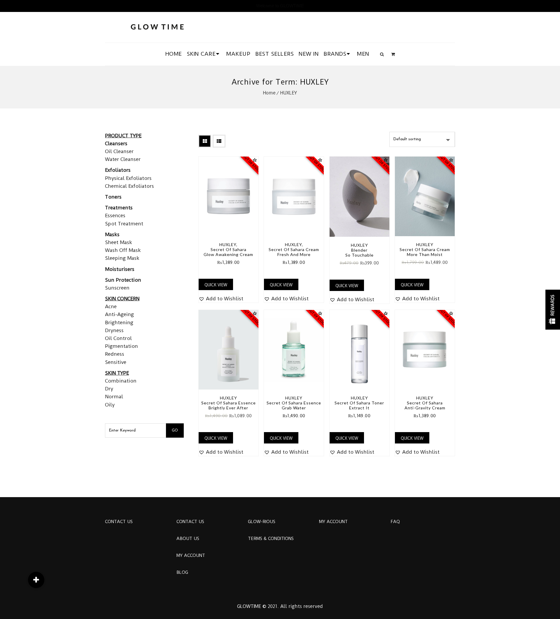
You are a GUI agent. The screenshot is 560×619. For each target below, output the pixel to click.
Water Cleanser (123, 159)
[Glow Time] (157, 26)
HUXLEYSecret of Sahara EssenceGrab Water (294, 402)
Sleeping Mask (122, 258)
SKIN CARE (201, 53)
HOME (173, 53)
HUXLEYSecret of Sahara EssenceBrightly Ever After (228, 402)
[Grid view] (204, 141)
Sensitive (115, 362)
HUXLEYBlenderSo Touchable (359, 250)
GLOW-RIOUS (261, 521)
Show (552, 309)
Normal (114, 396)
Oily (110, 405)
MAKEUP (238, 53)
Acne (111, 306)
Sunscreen (117, 288)
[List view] (219, 141)
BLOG (182, 572)
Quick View (215, 285)
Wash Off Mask (123, 250)
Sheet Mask (118, 242)
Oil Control (118, 338)
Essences (115, 215)
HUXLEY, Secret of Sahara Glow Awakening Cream (228, 249)
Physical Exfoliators (128, 178)
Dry (109, 389)
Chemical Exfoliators (129, 186)
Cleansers (116, 143)
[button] (221, 299)
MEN (363, 53)
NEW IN (308, 53)
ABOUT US (187, 538)
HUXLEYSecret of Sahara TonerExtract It (359, 402)
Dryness (114, 330)
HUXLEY (288, 93)
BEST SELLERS (274, 53)
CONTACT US (119, 521)
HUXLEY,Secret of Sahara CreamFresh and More (294, 249)
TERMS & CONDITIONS (271, 538)
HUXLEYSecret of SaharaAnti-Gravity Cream (425, 402)
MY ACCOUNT (190, 555)
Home (269, 93)
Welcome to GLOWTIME (280, 5)
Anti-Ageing (119, 314)
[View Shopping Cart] (393, 54)
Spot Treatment (124, 224)
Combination (120, 381)
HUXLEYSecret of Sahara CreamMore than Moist (425, 249)
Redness (114, 354)
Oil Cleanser (119, 151)
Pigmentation (121, 346)
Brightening (119, 322)
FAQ (395, 521)
